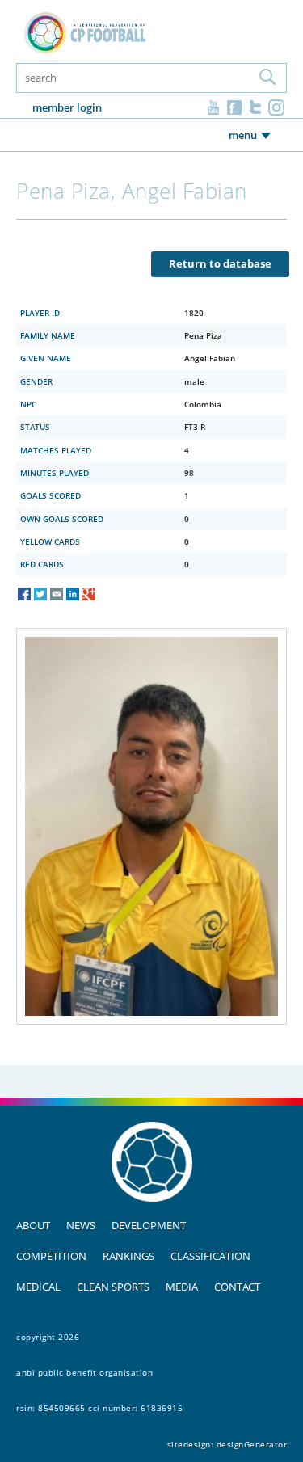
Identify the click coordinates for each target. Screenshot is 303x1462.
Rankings (128, 1256)
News (80, 1225)
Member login (67, 107)
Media (182, 1286)
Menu (243, 135)
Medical (38, 1286)
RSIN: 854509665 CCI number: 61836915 (99, 1408)
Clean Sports (113, 1286)
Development (149, 1225)
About (33, 1225)
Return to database (220, 263)
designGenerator (252, 1444)
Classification (210, 1256)
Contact (237, 1286)
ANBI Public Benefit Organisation (84, 1372)
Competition (51, 1256)
